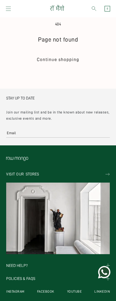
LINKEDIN (102, 291)
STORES (22, 174)
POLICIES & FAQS (20, 279)
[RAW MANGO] (57, 8)
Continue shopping (58, 59)
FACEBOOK (45, 291)
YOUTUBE (74, 291)
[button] (8, 8)
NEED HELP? (17, 265)
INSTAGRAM (15, 291)
